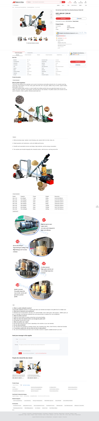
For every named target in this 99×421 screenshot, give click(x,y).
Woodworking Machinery (30, 7)
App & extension (74, 5)
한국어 (58, 414)
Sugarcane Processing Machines (36, 389)
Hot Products (24, 413)
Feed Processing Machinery (17, 400)
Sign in (86, 2)
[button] (64, 55)
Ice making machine (53, 387)
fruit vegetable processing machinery (18, 390)
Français (36, 414)
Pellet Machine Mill (59, 405)
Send (20, 353)
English (25, 414)
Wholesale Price (51, 413)
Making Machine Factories (27, 405)
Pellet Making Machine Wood (17, 408)
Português (32, 414)
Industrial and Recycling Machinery (36, 387)
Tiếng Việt (73, 414)
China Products (29, 413)
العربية (55, 414)
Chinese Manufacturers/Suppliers (37, 413)
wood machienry (15, 389)
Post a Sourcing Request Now (41, 353)
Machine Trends (44, 408)
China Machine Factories (17, 405)
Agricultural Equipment (34, 390)
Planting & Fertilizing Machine (37, 400)
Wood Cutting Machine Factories (39, 405)
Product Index (67, 413)
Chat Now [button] (80, 18)
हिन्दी (63, 414)
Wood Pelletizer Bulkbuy (53, 408)
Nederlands (51, 414)
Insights (75, 413)
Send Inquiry (63, 18)
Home (13, 7)
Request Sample (75, 21)
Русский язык (40, 414)
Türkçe (70, 414)
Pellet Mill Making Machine (29, 408)
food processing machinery (54, 390)
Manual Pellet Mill (58, 400)
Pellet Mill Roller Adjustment (48, 400)
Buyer (63, 5)
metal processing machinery (72, 387)
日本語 (61, 414)
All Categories (16, 5)
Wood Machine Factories (50, 405)
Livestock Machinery (27, 400)
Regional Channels (61, 413)
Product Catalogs (27, 385)
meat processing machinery (72, 389)
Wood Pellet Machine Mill (68, 405)
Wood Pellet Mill (37, 7)
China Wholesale (45, 413)
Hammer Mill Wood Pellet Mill (67, 400)
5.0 (74, 54)
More (13, 409)
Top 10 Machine (37, 408)
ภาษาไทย (66, 414)
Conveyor (13, 387)
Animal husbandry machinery (54, 389)
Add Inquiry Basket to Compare (33, 43)
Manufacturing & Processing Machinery (20, 7)
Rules (86, 5)
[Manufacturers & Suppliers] (18, 2)
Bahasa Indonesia (78, 414)
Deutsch (48, 414)
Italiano (44, 414)
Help (68, 5)
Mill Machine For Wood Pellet (79, 405)
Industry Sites (56, 413)
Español (29, 414)
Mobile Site (71, 413)
